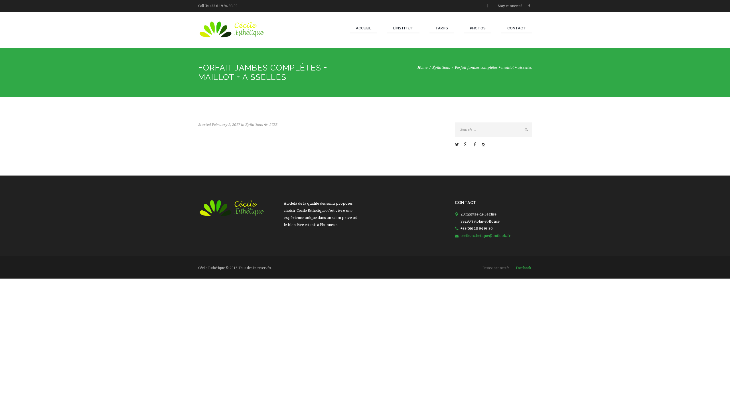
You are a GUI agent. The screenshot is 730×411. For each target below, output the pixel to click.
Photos (478, 28)
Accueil (363, 28)
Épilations (441, 67)
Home (422, 67)
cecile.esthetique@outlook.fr (486, 235)
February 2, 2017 (226, 124)
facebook (523, 268)
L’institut (403, 28)
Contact (516, 28)
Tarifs (441, 28)
